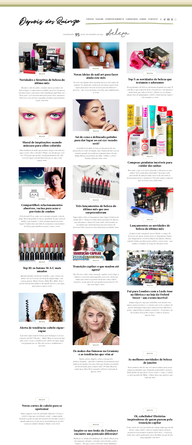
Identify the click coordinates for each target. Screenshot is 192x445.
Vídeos (90, 19)
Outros (42, 199)
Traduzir (175, 19)
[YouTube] (168, 19)
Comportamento (114, 19)
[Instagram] (172, 19)
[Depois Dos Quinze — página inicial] (50, 19)
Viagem (99, 19)
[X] (165, 19)
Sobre (143, 19)
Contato (153, 19)
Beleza (42, 74)
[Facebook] (161, 19)
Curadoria (132, 19)
